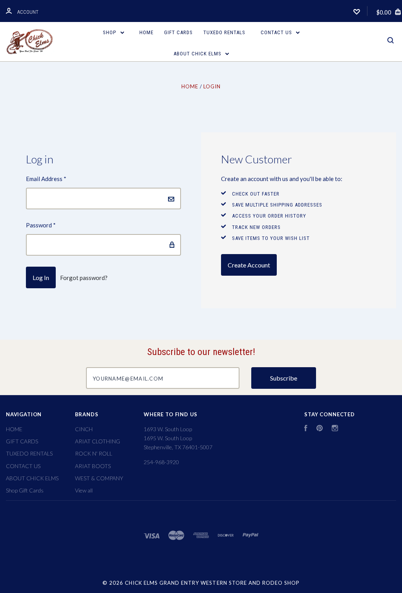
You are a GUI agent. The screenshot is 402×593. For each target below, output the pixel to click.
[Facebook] (305, 429)
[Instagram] (335, 429)
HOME (146, 32)
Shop (110, 32)
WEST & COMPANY (99, 478)
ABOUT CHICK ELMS (198, 54)
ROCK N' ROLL (93, 453)
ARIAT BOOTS (93, 466)
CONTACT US (277, 32)
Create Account (249, 265)
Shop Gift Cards (25, 490)
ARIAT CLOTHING (97, 441)
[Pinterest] (319, 429)
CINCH (84, 429)
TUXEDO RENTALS (224, 32)
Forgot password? (84, 277)
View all (84, 490)
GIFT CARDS (178, 32)
